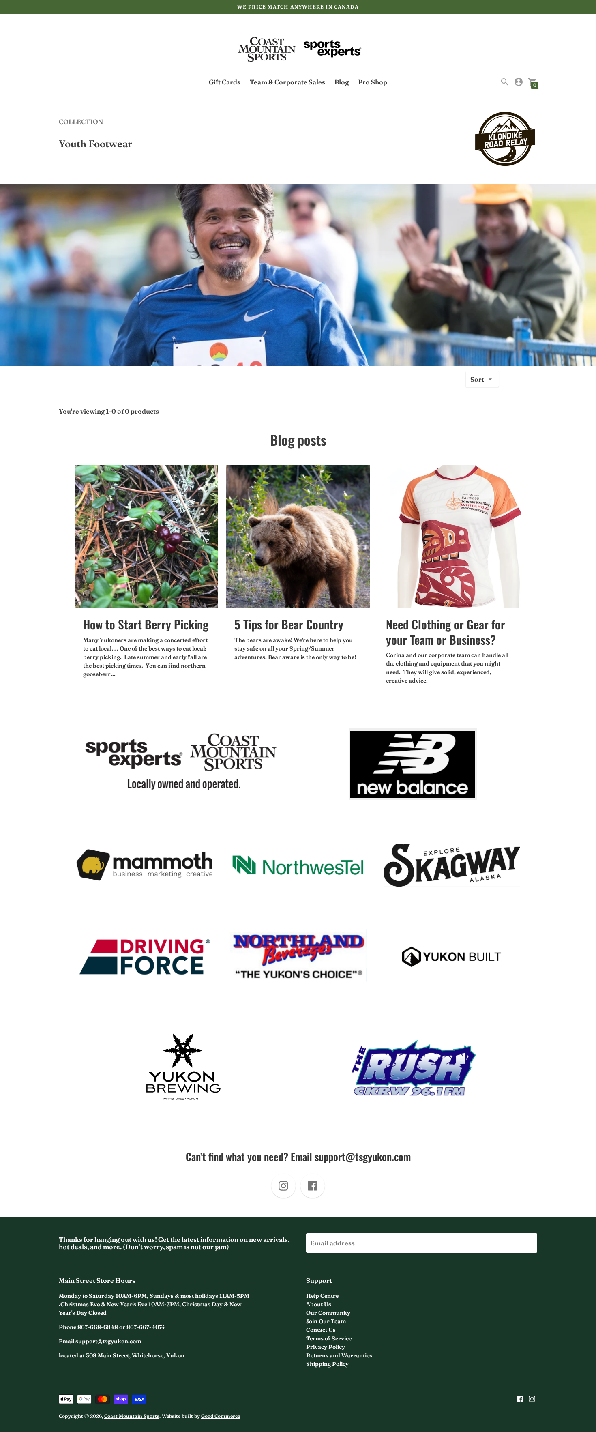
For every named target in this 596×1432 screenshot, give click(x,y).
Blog (341, 82)
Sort (477, 379)
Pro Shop (372, 82)
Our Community (328, 1312)
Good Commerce (220, 1416)
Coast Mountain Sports (131, 1416)
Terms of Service (329, 1338)
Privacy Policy (325, 1346)
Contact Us (321, 1329)
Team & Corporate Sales (287, 82)
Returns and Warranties (339, 1355)
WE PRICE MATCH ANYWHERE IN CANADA (298, 7)
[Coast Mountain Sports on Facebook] (520, 1398)
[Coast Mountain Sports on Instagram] (532, 1398)
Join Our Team (326, 1321)
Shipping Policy (327, 1364)
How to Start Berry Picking (145, 624)
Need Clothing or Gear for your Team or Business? (445, 631)
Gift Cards (224, 82)
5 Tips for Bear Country (288, 624)
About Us (318, 1304)
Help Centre (322, 1295)
